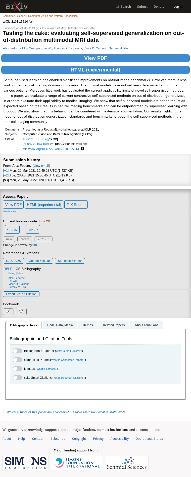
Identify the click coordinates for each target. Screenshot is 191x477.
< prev (12, 229)
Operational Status (149, 438)
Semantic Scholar (70, 261)
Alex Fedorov (12, 48)
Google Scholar (39, 261)
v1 (38, 28)
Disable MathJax (83, 412)
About (6, 439)
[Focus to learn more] (81, 149)
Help (21, 439)
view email (41, 166)
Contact (38, 439)
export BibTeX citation (21, 294)
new (9, 239)
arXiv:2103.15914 (35, 139)
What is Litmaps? (47, 368)
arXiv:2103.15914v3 (40, 143)
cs (35, 245)
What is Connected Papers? (68, 359)
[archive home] (17, 6)
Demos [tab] (88, 325)
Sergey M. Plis (118, 48)
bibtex (21, 273)
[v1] (6, 170)
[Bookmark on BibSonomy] (8, 311)
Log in (178, 6)
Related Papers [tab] (114, 325)
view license (9, 211)
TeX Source (76, 205)
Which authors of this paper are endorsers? (38, 412)
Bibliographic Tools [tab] (23, 325)
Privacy (98, 439)
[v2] (6, 175)
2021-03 (43, 239)
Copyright (79, 439)
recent (25, 239)
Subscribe (57, 439)
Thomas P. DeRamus (68, 48)
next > (33, 229)
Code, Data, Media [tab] (60, 325)
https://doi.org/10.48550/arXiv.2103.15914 (51, 149)
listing (11, 273)
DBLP (7, 269)
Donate (159, 6)
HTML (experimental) (95, 69)
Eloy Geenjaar (31, 48)
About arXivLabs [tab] (146, 325)
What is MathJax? (110, 412)
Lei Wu (47, 48)
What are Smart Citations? (69, 377)
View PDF (95, 58)
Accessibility (119, 439)
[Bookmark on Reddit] (21, 311)
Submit (142, 6)
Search (126, 6)
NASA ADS (13, 261)
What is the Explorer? (69, 350)
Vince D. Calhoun (95, 48)
